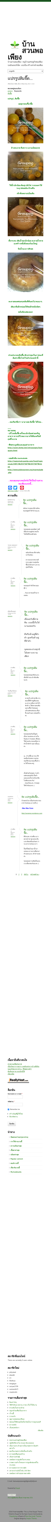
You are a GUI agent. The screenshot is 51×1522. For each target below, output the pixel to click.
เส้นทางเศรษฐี (14, 1457)
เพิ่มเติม (40, 1430)
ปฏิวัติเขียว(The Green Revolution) (21, 1443)
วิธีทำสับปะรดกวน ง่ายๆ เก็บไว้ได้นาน (23, 1405)
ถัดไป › (26, 874)
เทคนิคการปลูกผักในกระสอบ (19, 1459)
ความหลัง (12, 1425)
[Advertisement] (25, 19)
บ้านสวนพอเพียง (25, 50)
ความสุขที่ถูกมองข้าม (17, 1454)
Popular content (17, 1159)
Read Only (13, 1402)
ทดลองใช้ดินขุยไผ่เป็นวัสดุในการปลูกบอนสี (25, 1422)
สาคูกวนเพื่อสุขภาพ (15, 1064)
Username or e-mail (15, 1094)
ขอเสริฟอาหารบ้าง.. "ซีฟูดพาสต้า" (20, 1069)
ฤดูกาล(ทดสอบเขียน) (16, 1419)
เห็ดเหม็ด (11, 1074)
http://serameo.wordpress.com (32, 813)
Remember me (15, 1109)
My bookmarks (16, 1172)
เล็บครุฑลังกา (14, 1428)
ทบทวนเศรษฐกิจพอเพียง (18, 1440)
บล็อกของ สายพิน (13, 491)
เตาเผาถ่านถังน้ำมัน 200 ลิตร (20, 1471)
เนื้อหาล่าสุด (15, 1150)
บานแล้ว (12, 1416)
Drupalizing (13, 1516)
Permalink (10, 504)
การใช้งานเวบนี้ (16, 1141)
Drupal (18, 1488)
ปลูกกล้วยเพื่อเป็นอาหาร (18, 1411)
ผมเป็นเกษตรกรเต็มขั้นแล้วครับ (20, 1451)
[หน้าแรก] (15, 45)
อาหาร (10, 91)
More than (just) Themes (33, 1516)
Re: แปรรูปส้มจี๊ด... (30, 796)
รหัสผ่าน (11, 1102)
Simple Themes (31, 1518)
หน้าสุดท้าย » (34, 874)
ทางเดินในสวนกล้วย (16, 1408)
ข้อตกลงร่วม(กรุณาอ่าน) (19, 1137)
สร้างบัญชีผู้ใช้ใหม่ (16, 1114)
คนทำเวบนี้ (15, 1163)
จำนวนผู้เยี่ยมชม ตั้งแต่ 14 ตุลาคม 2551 (20, 1498)
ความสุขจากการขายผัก (17, 1468)
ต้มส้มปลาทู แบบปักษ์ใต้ (16, 1071)
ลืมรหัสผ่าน (13, 1117)
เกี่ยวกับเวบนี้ (15, 1168)
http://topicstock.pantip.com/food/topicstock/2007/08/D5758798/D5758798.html (25, 464)
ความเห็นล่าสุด (16, 1146)
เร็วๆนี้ (11, 1413)
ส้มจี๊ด (10, 93)
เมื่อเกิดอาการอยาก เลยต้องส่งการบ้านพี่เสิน (23, 1066)
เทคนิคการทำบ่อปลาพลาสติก (19, 1473)
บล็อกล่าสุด (15, 1154)
